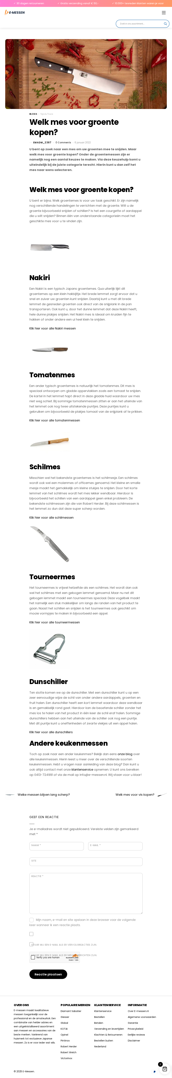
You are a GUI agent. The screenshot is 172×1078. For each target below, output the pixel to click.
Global (64, 1023)
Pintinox (65, 1040)
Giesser (65, 1017)
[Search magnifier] (165, 23)
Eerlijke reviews (136, 1034)
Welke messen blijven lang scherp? (44, 794)
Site (33, 860)
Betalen (98, 1023)
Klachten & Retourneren (108, 1034)
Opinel (64, 1034)
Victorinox (66, 1058)
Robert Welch (68, 1052)
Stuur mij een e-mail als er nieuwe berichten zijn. (64, 955)
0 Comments (63, 142)
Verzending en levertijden (109, 1029)
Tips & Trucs (46, 114)
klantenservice (82, 769)
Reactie (37, 876)
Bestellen (99, 1017)
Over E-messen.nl (138, 1011)
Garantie (133, 1023)
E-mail (95, 845)
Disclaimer (134, 1040)
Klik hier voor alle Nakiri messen (52, 328)
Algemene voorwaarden (142, 1017)
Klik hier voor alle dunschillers (51, 732)
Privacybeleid (135, 1029)
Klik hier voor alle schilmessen (51, 517)
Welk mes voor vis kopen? (135, 794)
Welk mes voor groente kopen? (74, 127)
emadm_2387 (42, 142)
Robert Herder (69, 1046)
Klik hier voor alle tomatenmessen (54, 420)
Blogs (33, 114)
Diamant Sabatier (71, 1011)
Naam (36, 845)
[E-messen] (15, 12)
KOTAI (64, 1029)
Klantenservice (103, 1011)
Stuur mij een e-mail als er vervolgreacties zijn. (64, 944)
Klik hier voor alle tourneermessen (54, 622)
